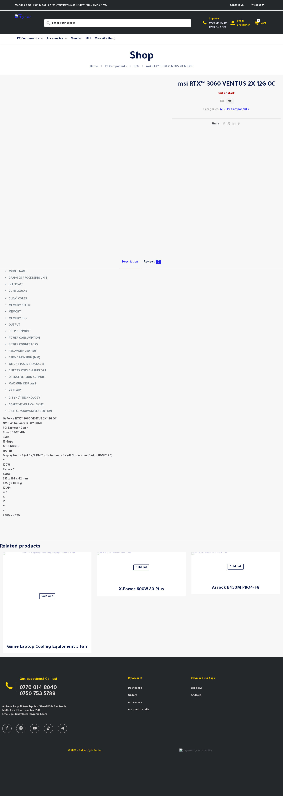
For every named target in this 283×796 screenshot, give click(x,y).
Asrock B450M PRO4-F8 (235, 587)
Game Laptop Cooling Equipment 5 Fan (47, 646)
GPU (136, 66)
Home (94, 66)
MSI (230, 101)
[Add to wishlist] (86, 566)
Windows (197, 688)
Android (196, 695)
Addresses (135, 702)
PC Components (116, 66)
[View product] (86, 557)
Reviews (151, 262)
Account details (138, 710)
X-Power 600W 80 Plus (141, 589)
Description (130, 262)
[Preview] (86, 574)
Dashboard (135, 688)
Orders (132, 695)
